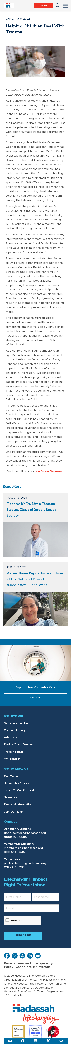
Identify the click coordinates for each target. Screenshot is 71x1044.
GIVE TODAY (35, 697)
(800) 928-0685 (15, 837)
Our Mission (11, 776)
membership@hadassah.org (23, 848)
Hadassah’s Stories (16, 783)
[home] (9, 5)
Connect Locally (15, 730)
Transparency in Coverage (43, 965)
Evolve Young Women (19, 744)
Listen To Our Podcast (19, 790)
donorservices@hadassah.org (25, 833)
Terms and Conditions (24, 965)
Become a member (16, 723)
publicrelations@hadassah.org (25, 863)
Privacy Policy (9, 965)
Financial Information (18, 804)
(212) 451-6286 (14, 867)
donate (43, 5)
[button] (65, 5)
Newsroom (11, 797)
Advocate (10, 737)
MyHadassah (12, 759)
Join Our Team (13, 811)
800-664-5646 (14, 852)
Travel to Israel (14, 752)
